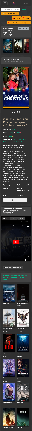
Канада (11, 133)
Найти (24, 9)
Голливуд (12, 142)
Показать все (23, 28)
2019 (13, 129)
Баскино (24, 3)
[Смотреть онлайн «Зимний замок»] (9, 392)
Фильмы (6, 142)
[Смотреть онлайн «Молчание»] (23, 392)
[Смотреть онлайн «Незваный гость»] (9, 342)
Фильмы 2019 (20, 142)
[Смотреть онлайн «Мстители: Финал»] (9, 367)
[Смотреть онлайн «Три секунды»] (23, 318)
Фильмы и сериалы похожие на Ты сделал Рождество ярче (15, 277)
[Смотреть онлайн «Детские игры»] (23, 367)
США (17, 133)
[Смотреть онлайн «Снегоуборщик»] (9, 318)
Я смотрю (25, 221)
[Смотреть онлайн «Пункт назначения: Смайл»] (23, 293)
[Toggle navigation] (5, 3)
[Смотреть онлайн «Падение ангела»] (9, 417)
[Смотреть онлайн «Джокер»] (23, 417)
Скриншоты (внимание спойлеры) (15, 200)
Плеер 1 (6, 218)
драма (10, 136)
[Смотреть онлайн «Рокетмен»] (9, 293)
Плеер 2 (13, 218)
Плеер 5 (21, 218)
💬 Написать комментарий (12, 267)
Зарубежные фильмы (19, 139)
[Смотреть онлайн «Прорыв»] (23, 342)
